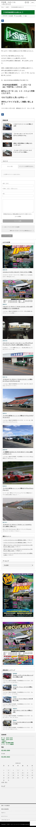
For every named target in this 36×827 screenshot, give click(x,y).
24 (8, 777)
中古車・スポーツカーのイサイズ (14, 824)
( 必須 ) (6, 183)
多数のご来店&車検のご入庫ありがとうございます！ (22, 144)
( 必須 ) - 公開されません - (10, 188)
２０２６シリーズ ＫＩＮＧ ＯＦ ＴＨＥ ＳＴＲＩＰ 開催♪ (17, 272)
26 (18, 777)
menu (32, 2)
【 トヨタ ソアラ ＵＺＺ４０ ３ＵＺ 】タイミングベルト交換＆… (22, 151)
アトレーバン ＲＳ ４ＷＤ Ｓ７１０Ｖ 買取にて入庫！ (23, 723)
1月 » (6, 782)
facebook (28, 2)
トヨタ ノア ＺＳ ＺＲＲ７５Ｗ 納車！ (12, 226)
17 (8, 775)
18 (13, 775)
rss (26, 2)
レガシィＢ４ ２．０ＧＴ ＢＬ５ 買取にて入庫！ (22, 711)
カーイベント (4, 816)
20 (22, 775)
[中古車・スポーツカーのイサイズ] (8, 3)
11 (13, 772)
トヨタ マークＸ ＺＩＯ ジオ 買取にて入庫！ (23, 125)
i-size (26, 15)
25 (13, 777)
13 (22, 772)
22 (32, 775)
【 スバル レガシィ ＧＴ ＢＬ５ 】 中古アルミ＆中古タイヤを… (23, 134)
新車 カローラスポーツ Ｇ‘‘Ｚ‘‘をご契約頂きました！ (21, 230)
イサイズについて (5, 819)
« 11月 (2, 782)
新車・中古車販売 (5, 805)
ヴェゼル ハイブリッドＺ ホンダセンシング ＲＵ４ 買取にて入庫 (23, 676)
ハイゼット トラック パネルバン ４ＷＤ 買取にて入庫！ (23, 699)
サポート (3, 812)
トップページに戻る (7, 235)
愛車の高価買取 (5, 809)
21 (27, 775)
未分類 (7, 7)
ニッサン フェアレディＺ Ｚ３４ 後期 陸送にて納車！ (15, 540)
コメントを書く (19, 15)
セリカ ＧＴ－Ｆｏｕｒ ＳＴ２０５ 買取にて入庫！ (22, 687)
